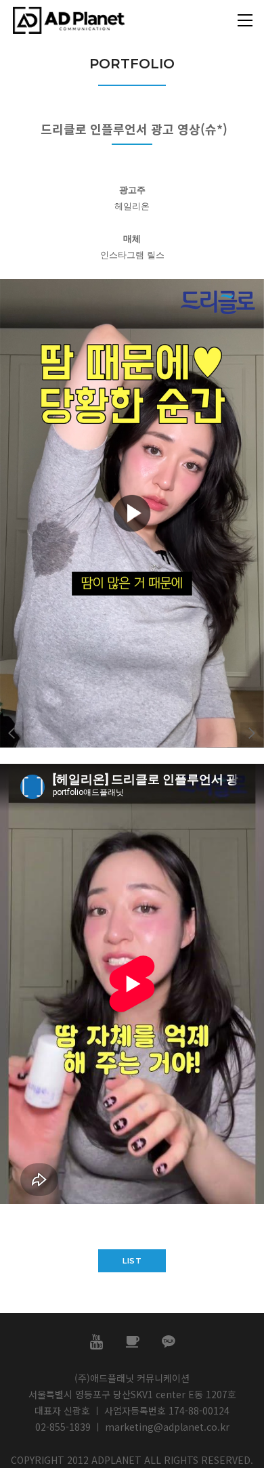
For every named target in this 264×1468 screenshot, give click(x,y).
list (132, 1261)
